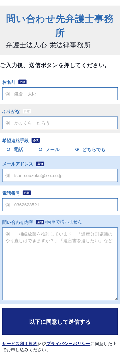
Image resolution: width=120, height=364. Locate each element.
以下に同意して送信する (60, 321)
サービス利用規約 (19, 343)
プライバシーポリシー (68, 343)
